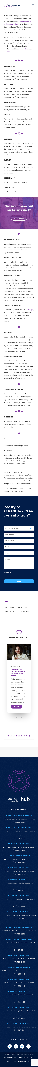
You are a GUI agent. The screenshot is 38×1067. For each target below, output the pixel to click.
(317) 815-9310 (19, 838)
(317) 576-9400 (19, 850)
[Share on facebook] (8, 736)
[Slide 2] (19, 717)
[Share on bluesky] (24, 736)
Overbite (19, 607)
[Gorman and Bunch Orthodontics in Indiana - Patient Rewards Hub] (19, 799)
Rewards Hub (25, 1061)
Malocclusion (9, 607)
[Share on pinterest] (16, 736)
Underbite (23, 615)
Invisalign (29, 310)
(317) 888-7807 (19, 822)
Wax (30, 615)
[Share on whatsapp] (21, 736)
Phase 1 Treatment (10, 611)
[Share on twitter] (11, 736)
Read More (17, 706)
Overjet (27, 607)
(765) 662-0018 (19, 874)
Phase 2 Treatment (25, 611)
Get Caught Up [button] (19, 218)
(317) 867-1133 (19, 918)
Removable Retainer (11, 615)
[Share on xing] (27, 736)
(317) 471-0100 (19, 906)
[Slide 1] (17, 717)
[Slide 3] (21, 717)
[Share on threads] (14, 736)
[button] (33, 5)
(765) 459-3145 (19, 862)
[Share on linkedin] (19, 736)
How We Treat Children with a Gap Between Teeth (18, 673)
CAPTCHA (7, 573)
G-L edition (8, 52)
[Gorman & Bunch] (12, 5)
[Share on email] (29, 736)
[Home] (19, 781)
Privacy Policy (13, 1061)
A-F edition (24, 49)
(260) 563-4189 (19, 890)
